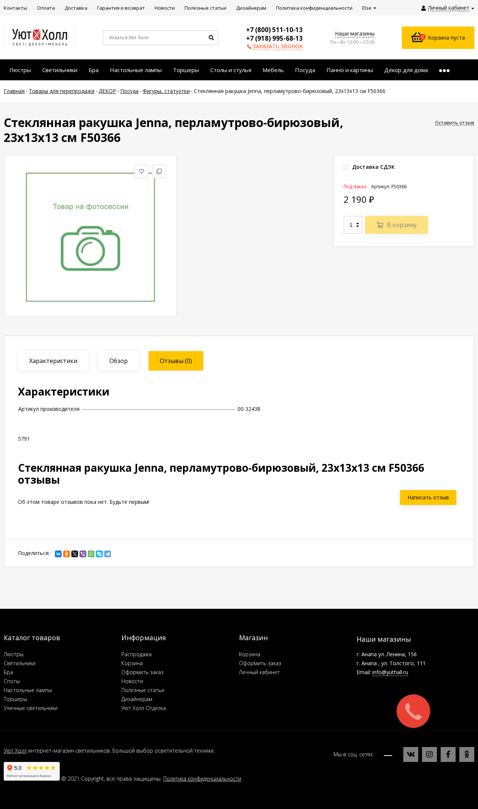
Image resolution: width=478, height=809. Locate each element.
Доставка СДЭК (373, 166)
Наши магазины (355, 33)
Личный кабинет (259, 672)
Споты (12, 681)
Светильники (19, 663)
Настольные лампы (28, 690)
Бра (8, 672)
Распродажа (136, 654)
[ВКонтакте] (58, 554)
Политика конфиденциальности (202, 778)
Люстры (14, 654)
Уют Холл (15, 750)
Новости (132, 681)
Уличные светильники (31, 708)
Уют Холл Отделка (143, 708)
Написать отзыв (428, 497)
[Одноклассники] (66, 554)
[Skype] (99, 554)
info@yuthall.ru (390, 672)
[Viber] (83, 554)
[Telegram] (107, 554)
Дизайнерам (136, 699)
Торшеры (15, 699)
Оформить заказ (142, 672)
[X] (74, 554)
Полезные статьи (142, 690)
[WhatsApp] (91, 554)
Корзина (132, 663)
